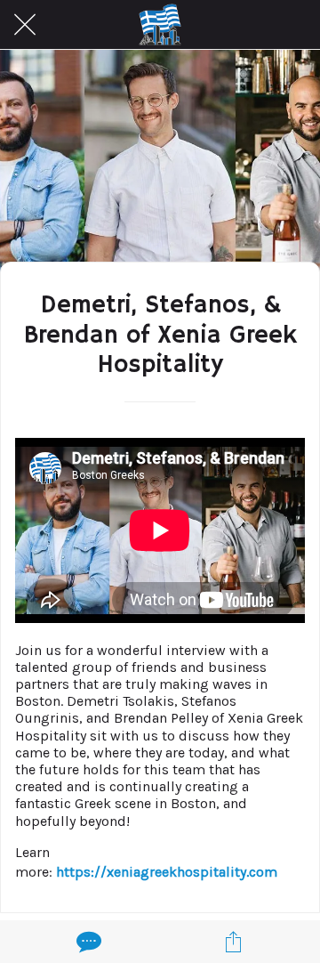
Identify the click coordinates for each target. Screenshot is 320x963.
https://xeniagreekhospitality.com (166, 871)
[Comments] (87, 941)
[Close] (25, 25)
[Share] (233, 941)
